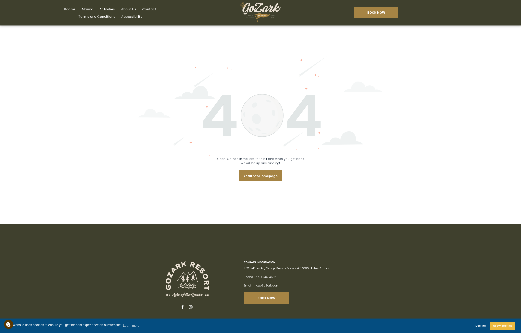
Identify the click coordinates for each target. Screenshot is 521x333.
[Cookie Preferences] (8, 324)
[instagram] (191, 307)
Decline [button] (480, 325)
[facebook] (182, 307)
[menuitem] (70, 9)
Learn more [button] (131, 325)
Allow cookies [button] (502, 325)
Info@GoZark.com (266, 285)
